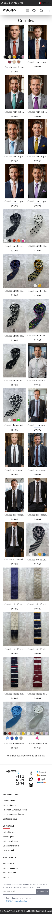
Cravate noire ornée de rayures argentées (14, 559)
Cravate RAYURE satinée (37, 559)
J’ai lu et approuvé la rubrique (18, 899)
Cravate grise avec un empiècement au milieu (37, 425)
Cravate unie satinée (14, 743)
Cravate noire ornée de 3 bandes (14, 470)
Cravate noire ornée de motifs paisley (37, 514)
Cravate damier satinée (14, 425)
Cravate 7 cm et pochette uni (37, 111)
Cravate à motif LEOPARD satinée (37, 291)
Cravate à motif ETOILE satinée (37, 246)
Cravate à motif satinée (14, 335)
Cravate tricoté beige (37, 604)
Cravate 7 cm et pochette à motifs (37, 62)
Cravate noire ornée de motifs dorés (14, 514)
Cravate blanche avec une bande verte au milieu (37, 380)
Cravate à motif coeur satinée (14, 246)
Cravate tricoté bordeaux (37, 693)
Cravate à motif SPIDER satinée (14, 380)
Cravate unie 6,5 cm (14, 67)
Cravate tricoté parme (14, 604)
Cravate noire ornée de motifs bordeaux (37, 470)
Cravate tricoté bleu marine (37, 649)
